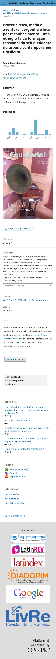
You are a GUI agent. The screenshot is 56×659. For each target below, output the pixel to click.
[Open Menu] (3, 3)
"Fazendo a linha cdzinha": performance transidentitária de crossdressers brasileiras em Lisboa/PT (26, 410)
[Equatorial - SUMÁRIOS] (28, 542)
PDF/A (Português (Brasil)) (19, 228)
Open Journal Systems (15, 515)
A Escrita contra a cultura (17, 420)
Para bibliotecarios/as (14, 503)
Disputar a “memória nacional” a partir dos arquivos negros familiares (26, 440)
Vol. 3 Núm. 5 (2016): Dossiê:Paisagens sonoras (24, 13)
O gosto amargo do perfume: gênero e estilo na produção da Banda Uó (26, 429)
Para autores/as (11, 498)
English (13, 473)
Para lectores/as (11, 494)
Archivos (15, 10)
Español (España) (18, 476)
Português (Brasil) (19, 469)
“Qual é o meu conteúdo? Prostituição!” (24, 448)
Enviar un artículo (15, 359)
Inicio (5, 10)
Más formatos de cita (14, 285)
